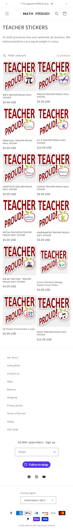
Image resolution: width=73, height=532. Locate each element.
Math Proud (30, 525)
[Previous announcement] (6, 4)
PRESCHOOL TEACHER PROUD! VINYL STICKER (17, 142)
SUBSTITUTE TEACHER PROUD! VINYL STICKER (17, 188)
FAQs (10, 381)
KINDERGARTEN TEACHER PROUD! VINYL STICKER (53, 234)
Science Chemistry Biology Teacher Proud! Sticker (50, 283)
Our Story (12, 357)
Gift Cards (12, 429)
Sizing (10, 421)
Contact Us (13, 373)
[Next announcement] (66, 4)
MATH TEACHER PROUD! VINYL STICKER (17, 96)
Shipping (12, 397)
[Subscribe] (54, 452)
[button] (7, 14)
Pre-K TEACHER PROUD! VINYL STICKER (51, 141)
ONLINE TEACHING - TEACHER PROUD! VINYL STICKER (17, 280)
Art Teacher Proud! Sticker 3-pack (19, 329)
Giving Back (13, 365)
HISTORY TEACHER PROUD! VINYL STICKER (53, 188)
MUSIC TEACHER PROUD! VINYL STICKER (52, 333)
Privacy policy (15, 405)
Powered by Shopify (46, 525)
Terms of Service (16, 413)
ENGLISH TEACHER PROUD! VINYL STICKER (53, 95)
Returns (11, 389)
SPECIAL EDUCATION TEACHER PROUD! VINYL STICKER (17, 233)
